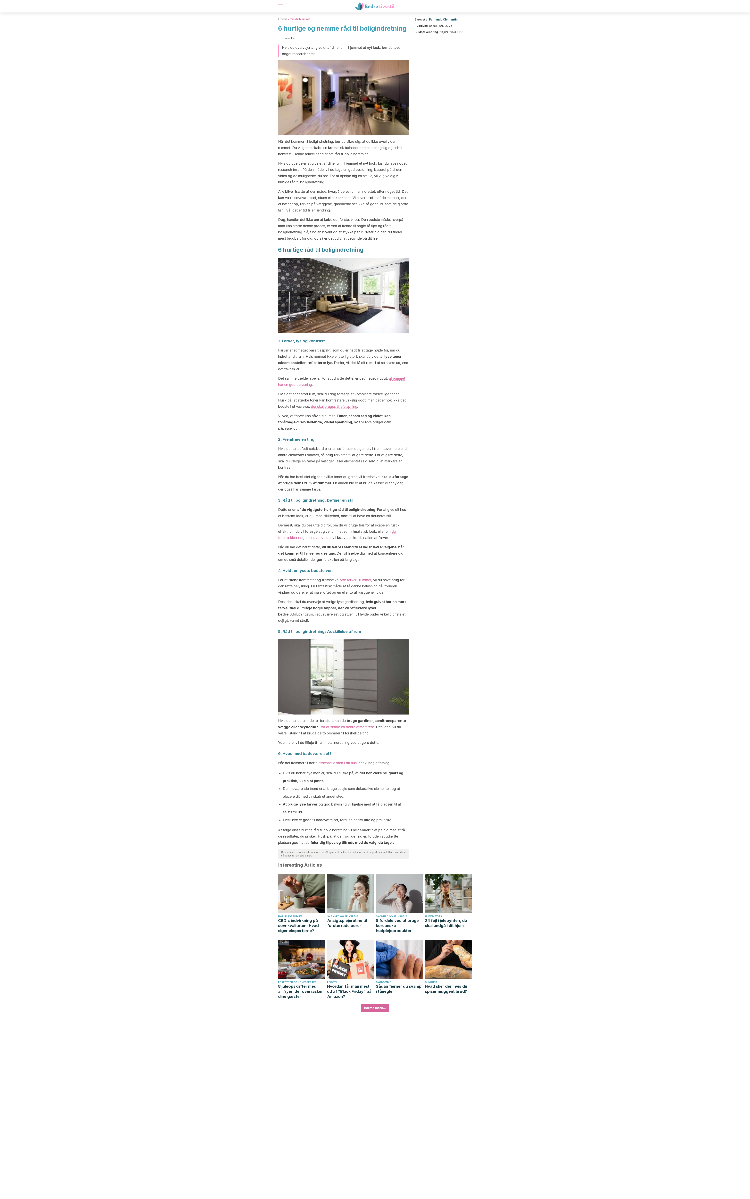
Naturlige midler (290, 916)
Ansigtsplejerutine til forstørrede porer (347, 923)
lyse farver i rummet (355, 580)
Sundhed (431, 982)
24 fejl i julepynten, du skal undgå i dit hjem (446, 923)
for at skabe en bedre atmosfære (347, 727)
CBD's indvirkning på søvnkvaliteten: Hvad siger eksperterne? (298, 925)
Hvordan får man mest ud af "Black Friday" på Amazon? (349, 991)
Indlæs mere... (375, 1008)
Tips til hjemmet (300, 19)
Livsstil (282, 19)
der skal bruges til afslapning (334, 406)
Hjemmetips (433, 916)
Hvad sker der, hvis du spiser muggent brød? (446, 989)
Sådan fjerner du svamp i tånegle (398, 989)
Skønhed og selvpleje (342, 916)
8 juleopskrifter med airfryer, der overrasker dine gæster (300, 991)
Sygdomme (383, 982)
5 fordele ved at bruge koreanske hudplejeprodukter (397, 925)
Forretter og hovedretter (297, 982)
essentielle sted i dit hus (337, 763)
